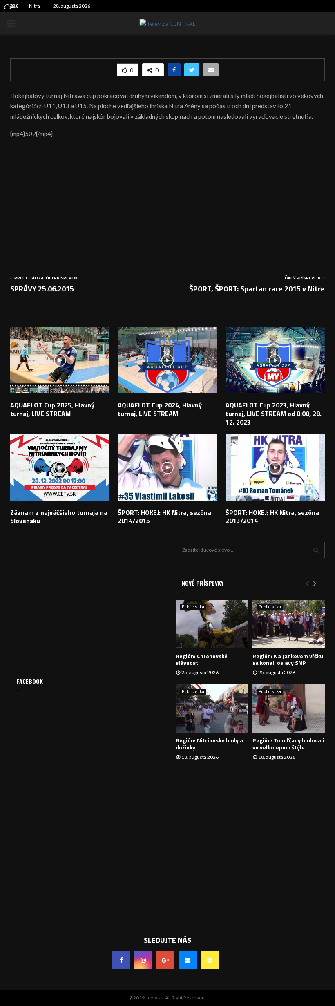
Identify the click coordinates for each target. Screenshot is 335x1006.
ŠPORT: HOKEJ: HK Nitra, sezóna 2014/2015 (164, 516)
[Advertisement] (167, 203)
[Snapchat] (210, 960)
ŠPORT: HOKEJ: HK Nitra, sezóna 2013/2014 (272, 516)
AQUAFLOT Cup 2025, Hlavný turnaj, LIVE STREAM (52, 409)
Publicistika (193, 607)
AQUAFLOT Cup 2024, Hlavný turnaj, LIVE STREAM (160, 409)
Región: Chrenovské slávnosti (202, 659)
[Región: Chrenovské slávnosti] (212, 624)
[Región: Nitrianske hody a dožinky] (212, 708)
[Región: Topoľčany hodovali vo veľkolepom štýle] (288, 708)
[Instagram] (143, 960)
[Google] (165, 960)
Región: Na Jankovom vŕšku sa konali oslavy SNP (287, 659)
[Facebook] (121, 960)
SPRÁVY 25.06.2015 (42, 288)
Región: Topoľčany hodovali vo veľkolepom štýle (288, 743)
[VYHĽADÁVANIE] (316, 550)
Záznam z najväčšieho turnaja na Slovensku (58, 516)
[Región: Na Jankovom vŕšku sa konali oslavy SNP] (288, 624)
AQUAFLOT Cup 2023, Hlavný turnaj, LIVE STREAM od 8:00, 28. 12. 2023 (274, 413)
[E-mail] (188, 960)
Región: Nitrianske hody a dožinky (209, 743)
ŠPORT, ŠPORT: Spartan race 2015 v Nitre (257, 288)
